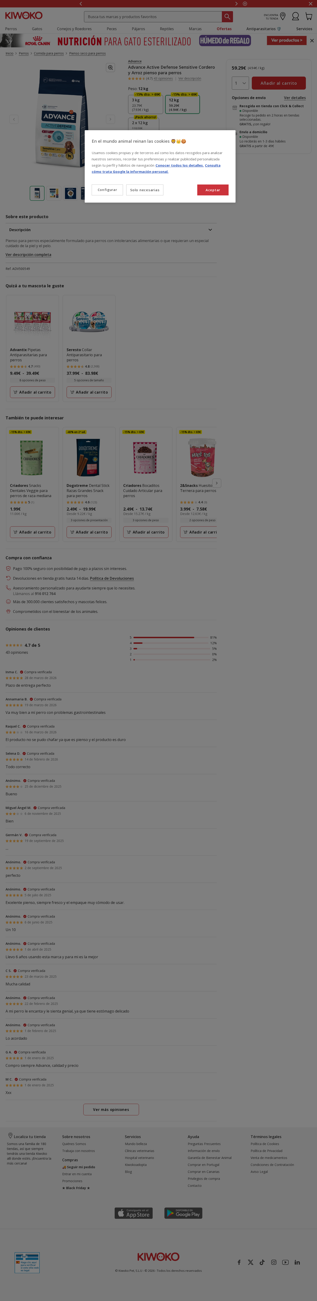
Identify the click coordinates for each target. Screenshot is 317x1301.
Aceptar (213, 190)
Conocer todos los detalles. (179, 165)
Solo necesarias (144, 190)
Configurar (107, 190)
